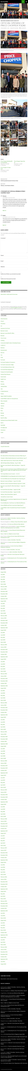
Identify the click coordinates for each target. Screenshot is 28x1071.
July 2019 (3, 777)
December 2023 (4, 649)
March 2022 (3, 700)
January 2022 (3, 705)
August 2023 (3, 659)
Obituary (2, 403)
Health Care (3, 379)
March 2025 (3, 613)
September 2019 (4, 772)
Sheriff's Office (4, 417)
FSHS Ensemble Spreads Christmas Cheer (9, 180)
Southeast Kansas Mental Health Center (9, 420)
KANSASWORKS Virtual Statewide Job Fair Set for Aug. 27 (13, 476)
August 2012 (3, 937)
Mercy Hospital (4, 401)
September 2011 (4, 959)
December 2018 (4, 794)
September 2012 (4, 935)
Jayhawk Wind (4, 386)
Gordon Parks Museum (5, 374)
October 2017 (4, 828)
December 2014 (4, 903)
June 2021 (3, 722)
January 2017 (3, 850)
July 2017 (3, 835)
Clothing (2, 340)
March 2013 (3, 930)
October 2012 (4, 932)
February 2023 (4, 673)
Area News (3, 20)
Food (2, 357)
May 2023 (3, 666)
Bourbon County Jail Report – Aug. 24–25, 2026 (11, 481)
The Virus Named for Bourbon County (16, 1046)
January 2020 (3, 763)
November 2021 (4, 710)
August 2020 (3, 746)
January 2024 (3, 647)
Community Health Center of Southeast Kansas (11, 342)
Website (3, 266)
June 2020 (3, 751)
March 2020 (3, 758)
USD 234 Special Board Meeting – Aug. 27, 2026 (11, 462)
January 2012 (3, 949)
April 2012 (3, 942)
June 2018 (3, 809)
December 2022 (4, 678)
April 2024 (3, 639)
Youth (2, 432)
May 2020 (3, 753)
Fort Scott (16, 20)
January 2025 (3, 618)
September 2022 (4, 685)
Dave (2, 533)
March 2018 (3, 816)
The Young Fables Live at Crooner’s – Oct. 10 (10, 473)
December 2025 (4, 591)
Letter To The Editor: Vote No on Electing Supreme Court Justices (13, 527)
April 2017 (3, 843)
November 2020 (4, 739)
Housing (2, 384)
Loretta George (15, 28)
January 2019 (3, 792)
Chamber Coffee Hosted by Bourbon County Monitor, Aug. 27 (14, 458)
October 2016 (4, 857)
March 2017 (3, 845)
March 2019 (3, 787)
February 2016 (4, 876)
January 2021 (3, 734)
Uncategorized (4, 427)
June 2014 (3, 915)
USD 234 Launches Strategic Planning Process (17, 1036)
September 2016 (4, 860)
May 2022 (3, 695)
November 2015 (4, 884)
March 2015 (3, 898)
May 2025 (3, 608)
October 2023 (4, 654)
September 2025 (4, 598)
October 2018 (4, 799)
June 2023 (3, 664)
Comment (3, 238)
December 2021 (4, 707)
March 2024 (3, 642)
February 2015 (4, 901)
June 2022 (3, 693)
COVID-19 (3, 345)
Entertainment (4, 350)
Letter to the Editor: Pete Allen (14, 539)
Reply (5, 210)
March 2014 (3, 918)
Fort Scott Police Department (7, 369)
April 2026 (3, 581)
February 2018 (4, 818)
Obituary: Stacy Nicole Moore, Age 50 (9, 494)
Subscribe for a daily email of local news (9, 294)
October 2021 (4, 712)
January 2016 (3, 879)
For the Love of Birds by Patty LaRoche (16, 524)
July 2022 (3, 690)
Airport (2, 321)
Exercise (2, 352)
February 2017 (4, 847)
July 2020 (3, 748)
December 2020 (4, 736)
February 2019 (4, 789)
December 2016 (4, 852)
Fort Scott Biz (4, 1)
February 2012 (4, 947)
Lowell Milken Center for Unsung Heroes (9, 398)
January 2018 (3, 821)
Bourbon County (10, 20)
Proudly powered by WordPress (6, 1069)
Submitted (3, 425)
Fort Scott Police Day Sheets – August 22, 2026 (10, 489)
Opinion (2, 405)
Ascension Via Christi (5, 328)
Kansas (2, 393)
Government (3, 376)
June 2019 (3, 780)
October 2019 (4, 770)
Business (2, 335)
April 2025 (3, 610)
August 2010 (3, 964)
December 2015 (4, 881)
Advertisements (4, 318)
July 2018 (3, 806)
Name (2, 255)
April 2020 (3, 755)
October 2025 (4, 596)
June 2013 (3, 925)
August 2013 (3, 920)
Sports (2, 422)
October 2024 (4, 625)
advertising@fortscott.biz (16, 307)
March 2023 (3, 671)
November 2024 (4, 622)
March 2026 (3, 584)
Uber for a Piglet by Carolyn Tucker (11, 533)
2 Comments (23, 28)
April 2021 (3, 726)
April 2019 (3, 785)
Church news (3, 338)
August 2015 (3, 891)
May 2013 (3, 927)
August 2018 (3, 804)
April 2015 (3, 896)
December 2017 (4, 823)
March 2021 (3, 729)
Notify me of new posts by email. (8, 278)
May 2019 (3, 782)
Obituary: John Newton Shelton (7, 184)
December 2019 (4, 765)
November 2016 (4, 855)
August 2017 (3, 833)
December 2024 (4, 620)
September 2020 (4, 743)
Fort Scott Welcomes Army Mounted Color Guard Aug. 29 (13, 478)
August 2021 (3, 717)
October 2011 (4, 956)
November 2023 (4, 651)
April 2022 (3, 697)
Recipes (2, 413)
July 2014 (3, 913)
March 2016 (3, 874)
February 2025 (4, 615)
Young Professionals (5, 446)
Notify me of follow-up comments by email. (11, 274)
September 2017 (4, 830)
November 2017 (4, 826)
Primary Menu (26, 1)
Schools (2, 415)
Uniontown (3, 430)
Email (2, 261)
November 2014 (4, 905)
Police (2, 408)
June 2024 (3, 635)
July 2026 (3, 574)
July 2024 (3, 632)
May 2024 (3, 637)
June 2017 (3, 838)
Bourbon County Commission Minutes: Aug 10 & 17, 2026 (13, 483)
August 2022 (3, 688)
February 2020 (4, 760)
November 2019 (4, 768)
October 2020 (4, 741)
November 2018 (4, 797)
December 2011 (4, 951)
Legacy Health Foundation (6, 396)
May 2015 (3, 893)
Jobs (2, 388)
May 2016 (3, 869)
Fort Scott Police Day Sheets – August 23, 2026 (10, 492)
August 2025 (3, 601)
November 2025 (4, 593)
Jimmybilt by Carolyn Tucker (7, 496)
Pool (2, 410)
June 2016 (3, 867)
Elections (3, 347)
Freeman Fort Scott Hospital (7, 372)
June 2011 (3, 961)
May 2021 (3, 724)
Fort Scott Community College (7, 364)
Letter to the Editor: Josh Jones (13, 549)
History (2, 381)
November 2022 (4, 680)
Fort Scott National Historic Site (7, 367)
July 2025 (3, 603)
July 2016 (3, 864)
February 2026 (4, 586)
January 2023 (3, 676)
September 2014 (4, 910)
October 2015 (4, 886)
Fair (1, 355)
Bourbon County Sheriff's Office (7, 333)
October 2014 (4, 908)
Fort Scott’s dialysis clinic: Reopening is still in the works (15, 1063)
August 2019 (3, 775)
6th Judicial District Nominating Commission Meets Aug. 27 (13, 455)
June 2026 (3, 576)
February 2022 (4, 702)
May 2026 (3, 579)
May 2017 (3, 840)
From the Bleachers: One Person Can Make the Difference (13, 502)
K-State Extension (4, 391)
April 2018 (3, 814)
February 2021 (4, 731)
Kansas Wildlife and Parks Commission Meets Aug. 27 (12, 505)
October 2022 (4, 683)
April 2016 (3, 872)
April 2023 (3, 668)
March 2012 (3, 944)
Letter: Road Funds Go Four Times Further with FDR (12, 460)
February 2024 (4, 644)
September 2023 (4, 656)
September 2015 (4, 889)
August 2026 (3, 572)
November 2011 (4, 954)
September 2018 (4, 801)
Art (1, 326)
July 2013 (3, 922)
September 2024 (4, 627)
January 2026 (3, 589)
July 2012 (3, 939)
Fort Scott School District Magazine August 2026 (14, 1034)
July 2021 (3, 719)
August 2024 (3, 630)
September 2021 (4, 714)
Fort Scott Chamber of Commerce (8, 362)
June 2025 (3, 605)
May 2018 (3, 811)
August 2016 (3, 862)
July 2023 (3, 661)
